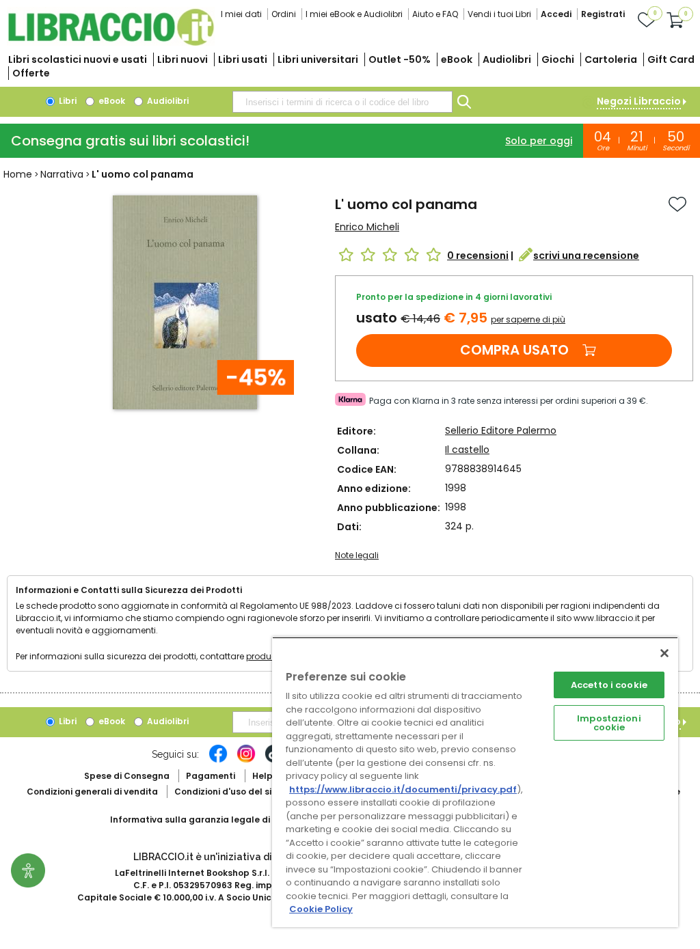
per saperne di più (528, 319)
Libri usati (242, 59)
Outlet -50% (399, 59)
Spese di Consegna (127, 776)
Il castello (467, 449)
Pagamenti (210, 776)
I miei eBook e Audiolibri (354, 14)
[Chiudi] (664, 653)
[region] (475, 782)
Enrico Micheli (367, 227)
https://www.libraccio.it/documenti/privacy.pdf (403, 789)
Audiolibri (507, 59)
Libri (67, 101)
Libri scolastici (77, 59)
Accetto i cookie (609, 684)
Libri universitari (318, 59)
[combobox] (342, 102)
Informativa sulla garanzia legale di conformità (216, 819)
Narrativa (61, 174)
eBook (456, 59)
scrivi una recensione (586, 255)
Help (262, 776)
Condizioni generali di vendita (92, 791)
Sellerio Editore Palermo (500, 430)
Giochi (557, 59)
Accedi (556, 14)
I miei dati (241, 14)
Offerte (31, 73)
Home (17, 174)
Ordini (283, 14)
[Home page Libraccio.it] (111, 43)
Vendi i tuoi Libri (499, 14)
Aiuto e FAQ (435, 14)
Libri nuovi (182, 59)
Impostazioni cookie (609, 723)
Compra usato (514, 349)
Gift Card (671, 59)
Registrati (603, 14)
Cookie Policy (321, 909)
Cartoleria (610, 59)
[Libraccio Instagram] (246, 760)
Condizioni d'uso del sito (227, 791)
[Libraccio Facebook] (218, 760)
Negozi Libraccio (639, 101)
